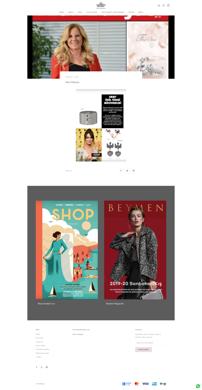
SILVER (131, 12)
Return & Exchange (42, 353)
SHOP (80, 12)
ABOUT (71, 12)
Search (38, 334)
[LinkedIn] (47, 367)
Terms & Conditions (42, 349)
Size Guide (39, 338)
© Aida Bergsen (40, 384)
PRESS (140, 12)
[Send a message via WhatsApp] (198, 386)
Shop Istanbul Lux (46, 303)
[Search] (164, 5)
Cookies (38, 357)
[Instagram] (42, 367)
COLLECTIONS (91, 12)
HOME (61, 12)
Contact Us (39, 342)
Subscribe (143, 349)
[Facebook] (36, 367)
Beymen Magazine (115, 303)
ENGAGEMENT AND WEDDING (113, 12)
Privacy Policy (40, 345)
